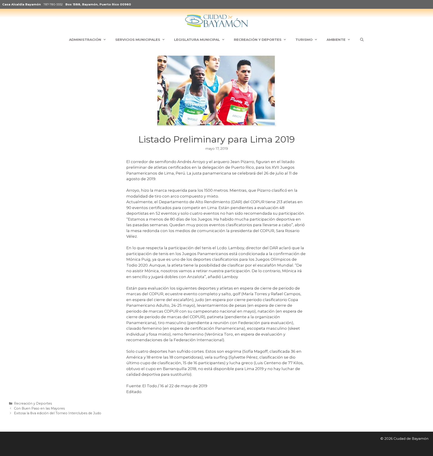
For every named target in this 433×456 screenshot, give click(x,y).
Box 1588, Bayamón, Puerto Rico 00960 (98, 4)
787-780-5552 (53, 4)
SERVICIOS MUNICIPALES (137, 39)
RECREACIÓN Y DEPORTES (257, 39)
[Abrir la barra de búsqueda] (361, 39)
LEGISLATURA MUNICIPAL (197, 39)
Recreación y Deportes (33, 403)
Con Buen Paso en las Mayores (39, 408)
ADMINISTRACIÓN (85, 39)
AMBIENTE (336, 39)
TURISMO (304, 39)
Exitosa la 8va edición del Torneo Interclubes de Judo (57, 413)
